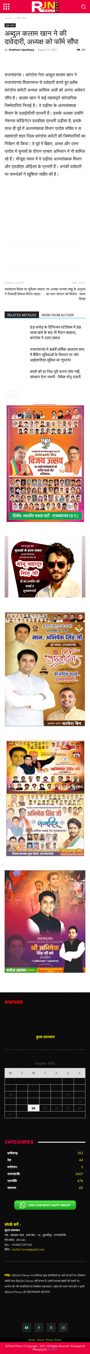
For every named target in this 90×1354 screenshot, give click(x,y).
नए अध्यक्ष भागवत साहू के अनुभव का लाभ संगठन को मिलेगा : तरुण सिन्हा (65, 294)
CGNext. (53, 1349)
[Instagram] (63, 1327)
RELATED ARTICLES (21, 315)
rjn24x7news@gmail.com (28, 1249)
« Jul (43, 1120)
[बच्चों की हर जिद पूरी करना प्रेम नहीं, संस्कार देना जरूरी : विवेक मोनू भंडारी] (16, 377)
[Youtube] (26, 1327)
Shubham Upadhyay (21, 49)
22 (68, 1101)
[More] (70, 60)
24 (10, 1108)
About (40, 1340)
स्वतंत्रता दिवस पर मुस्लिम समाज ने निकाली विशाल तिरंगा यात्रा (25, 291)
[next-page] (15, 394)
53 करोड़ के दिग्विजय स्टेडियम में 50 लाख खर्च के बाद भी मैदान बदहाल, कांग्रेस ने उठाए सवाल (55, 332)
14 (56, 1094)
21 (56, 1101)
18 (22, 1101)
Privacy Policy (54, 1340)
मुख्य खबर (22, 18)
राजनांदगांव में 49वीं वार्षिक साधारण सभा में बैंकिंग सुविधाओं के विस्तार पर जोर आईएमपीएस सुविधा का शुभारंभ (57, 354)
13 (45, 1094)
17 (10, 1101)
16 (79, 1094)
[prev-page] (7, 394)
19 (33, 1101)
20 (45, 1101)
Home (8, 18)
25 (22, 1108)
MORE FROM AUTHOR (58, 315)
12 (33, 1094)
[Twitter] (51, 1327)
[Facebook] (38, 1327)
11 (22, 1094)
